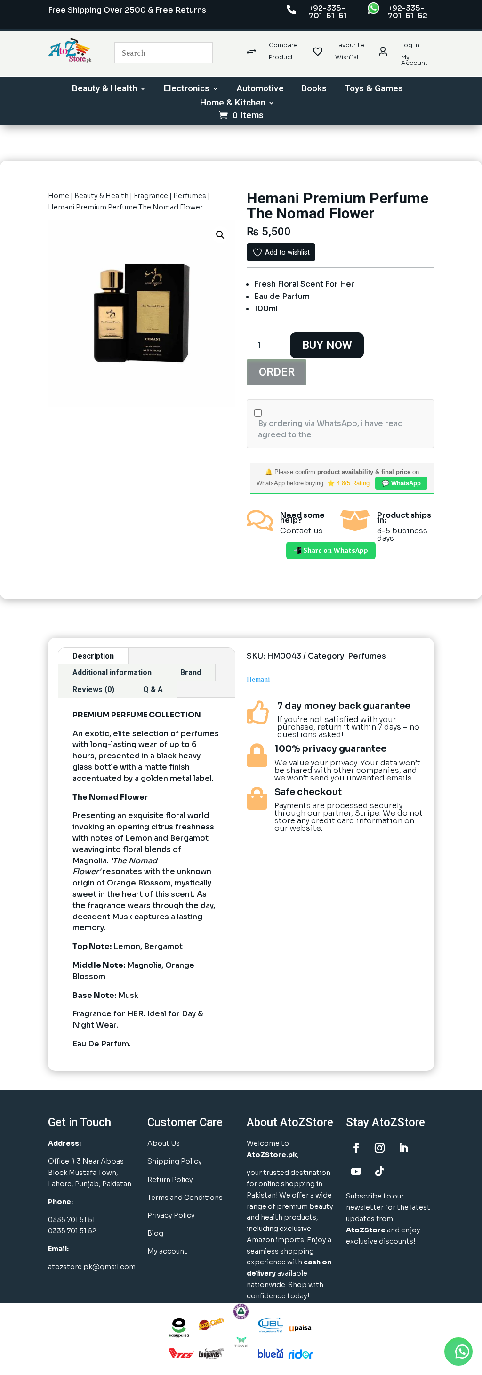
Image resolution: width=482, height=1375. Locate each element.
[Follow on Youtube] (356, 1172)
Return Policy (170, 1179)
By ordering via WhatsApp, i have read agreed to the (330, 429)
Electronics (186, 89)
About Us (163, 1143)
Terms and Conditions (185, 1197)
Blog (155, 1233)
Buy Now (327, 345)
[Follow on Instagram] (379, 1148)
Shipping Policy (174, 1161)
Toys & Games (374, 89)
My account (167, 1251)
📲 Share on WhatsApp (331, 551)
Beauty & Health (104, 89)
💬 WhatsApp (401, 483)
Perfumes (189, 196)
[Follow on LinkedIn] (403, 1148)
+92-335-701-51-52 (407, 12)
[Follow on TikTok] (379, 1172)
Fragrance (151, 196)
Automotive (260, 89)
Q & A (153, 689)
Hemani (258, 679)
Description (93, 655)
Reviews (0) (93, 689)
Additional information (112, 672)
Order (277, 371)
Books (314, 89)
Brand (190, 672)
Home (58, 196)
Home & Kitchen (232, 103)
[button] (220, 234)
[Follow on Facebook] (356, 1148)
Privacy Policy (171, 1215)
